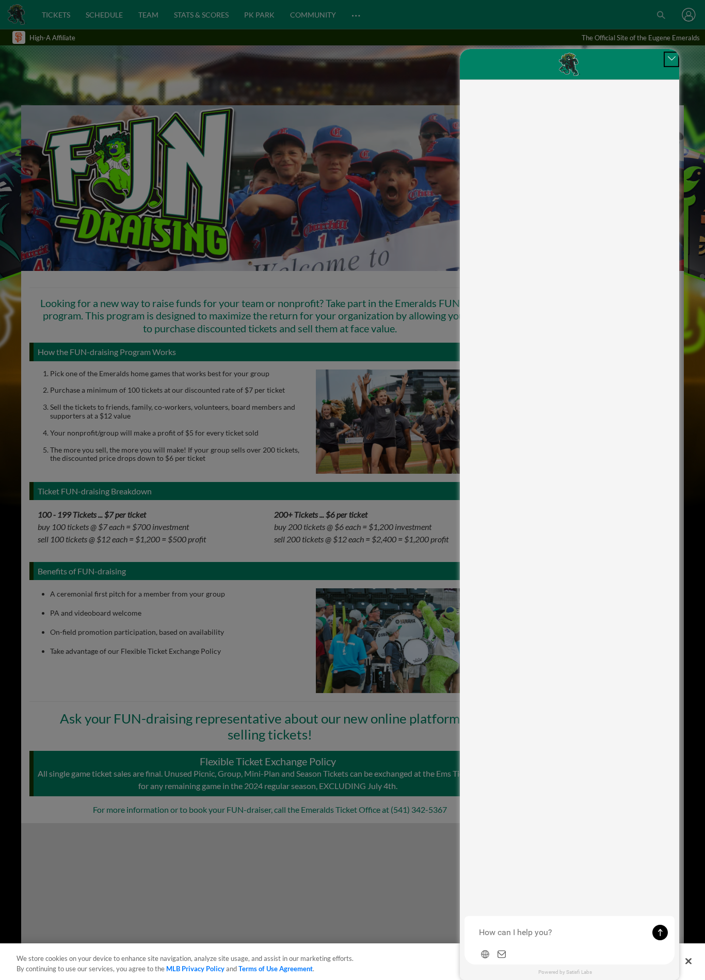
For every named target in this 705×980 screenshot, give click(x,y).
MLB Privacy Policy (195, 969)
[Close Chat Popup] (671, 59)
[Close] (688, 961)
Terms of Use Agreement (275, 969)
